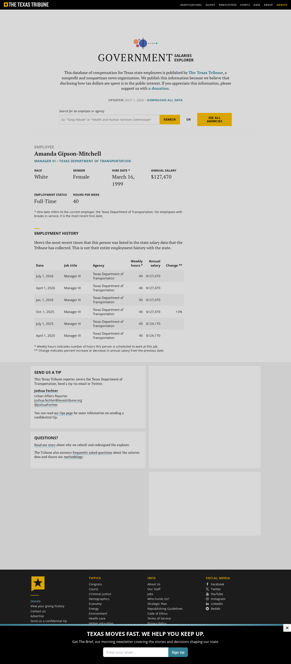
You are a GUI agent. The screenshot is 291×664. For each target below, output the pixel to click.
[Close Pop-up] (287, 628)
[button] (145, 332)
